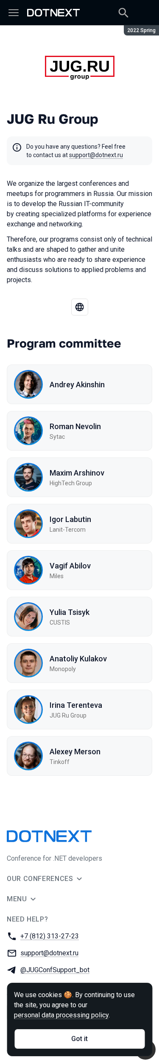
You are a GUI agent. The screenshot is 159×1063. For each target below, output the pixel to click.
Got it (79, 1039)
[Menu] (13, 12)
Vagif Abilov (70, 565)
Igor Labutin (70, 519)
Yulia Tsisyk (69, 612)
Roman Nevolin (75, 426)
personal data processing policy (61, 1015)
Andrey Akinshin (77, 384)
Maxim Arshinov (77, 472)
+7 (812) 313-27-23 (49, 936)
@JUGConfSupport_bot (54, 970)
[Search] (123, 12)
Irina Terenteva (76, 705)
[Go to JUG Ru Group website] (79, 307)
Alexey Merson (75, 751)
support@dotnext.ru (96, 155)
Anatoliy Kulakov (78, 658)
